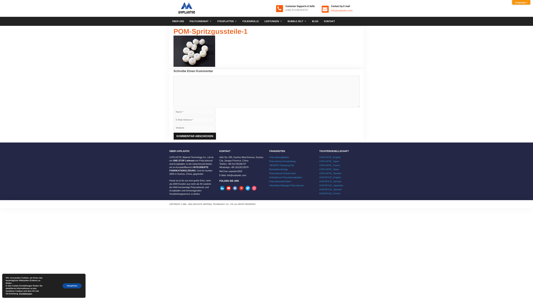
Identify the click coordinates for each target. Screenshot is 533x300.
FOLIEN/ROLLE (250, 21)
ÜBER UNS (178, 21)
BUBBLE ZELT (295, 21)
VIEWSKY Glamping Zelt (281, 165)
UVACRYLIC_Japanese (331, 185)
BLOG (315, 21)
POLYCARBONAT (199, 21)
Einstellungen (25, 293)
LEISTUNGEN (271, 21)
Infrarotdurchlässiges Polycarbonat (286, 185)
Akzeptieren (72, 285)
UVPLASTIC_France (329, 165)
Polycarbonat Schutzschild (282, 173)
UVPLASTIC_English (330, 157)
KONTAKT (329, 21)
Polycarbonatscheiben (280, 181)
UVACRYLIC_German (330, 181)
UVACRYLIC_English (330, 177)
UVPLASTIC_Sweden (330, 173)
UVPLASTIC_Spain (329, 169)
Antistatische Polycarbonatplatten (285, 177)
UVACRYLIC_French (329, 193)
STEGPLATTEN (225, 21)
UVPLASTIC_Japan (329, 161)
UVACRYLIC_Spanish (330, 189)
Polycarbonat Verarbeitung (282, 161)
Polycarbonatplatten (279, 157)
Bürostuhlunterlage (278, 169)
